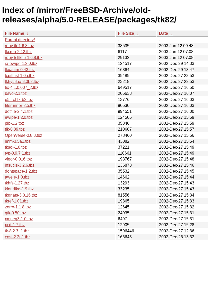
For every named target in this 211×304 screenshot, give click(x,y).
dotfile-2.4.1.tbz (19, 111)
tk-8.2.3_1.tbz (17, 231)
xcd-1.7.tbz (15, 225)
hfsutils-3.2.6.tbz (19, 165)
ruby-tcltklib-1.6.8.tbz (23, 57)
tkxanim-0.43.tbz (20, 69)
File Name (14, 33)
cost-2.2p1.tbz (17, 237)
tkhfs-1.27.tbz (17, 183)
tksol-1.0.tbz (16, 147)
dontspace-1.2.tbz (21, 171)
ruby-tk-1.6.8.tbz (19, 46)
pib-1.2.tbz (14, 123)
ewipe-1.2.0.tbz (19, 117)
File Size (126, 33)
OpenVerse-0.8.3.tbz (23, 135)
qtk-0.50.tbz (15, 213)
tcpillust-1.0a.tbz (19, 75)
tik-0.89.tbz (15, 129)
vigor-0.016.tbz (18, 159)
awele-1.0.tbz (17, 177)
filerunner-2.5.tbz (20, 105)
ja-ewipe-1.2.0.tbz (21, 63)
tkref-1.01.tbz (16, 201)
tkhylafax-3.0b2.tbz (22, 81)
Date (163, 33)
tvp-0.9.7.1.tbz (17, 153)
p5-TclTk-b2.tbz (19, 99)
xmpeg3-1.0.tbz (19, 219)
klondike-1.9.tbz (19, 189)
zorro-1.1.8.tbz (18, 207)
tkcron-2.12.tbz (18, 51)
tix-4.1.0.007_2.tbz (21, 87)
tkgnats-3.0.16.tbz (21, 195)
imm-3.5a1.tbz (18, 141)
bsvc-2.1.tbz (16, 93)
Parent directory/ (20, 40)
